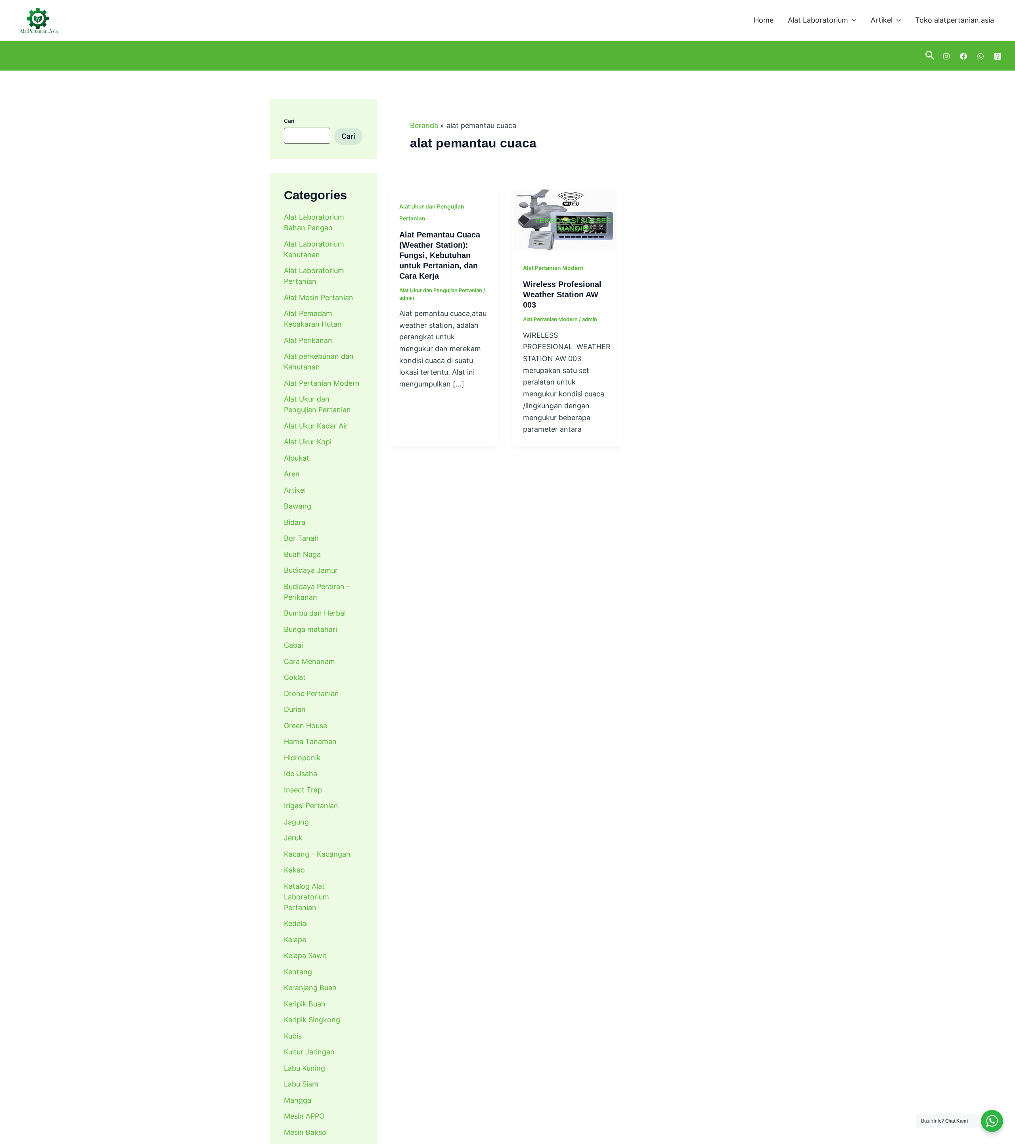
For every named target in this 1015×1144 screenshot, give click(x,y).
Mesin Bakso (305, 1132)
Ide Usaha (300, 773)
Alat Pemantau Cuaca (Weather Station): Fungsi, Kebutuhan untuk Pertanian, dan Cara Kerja (439, 255)
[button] (852, 20)
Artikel (881, 20)
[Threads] (997, 56)
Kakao (294, 870)
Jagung (296, 822)
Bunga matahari (310, 629)
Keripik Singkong (312, 1020)
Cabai (293, 645)
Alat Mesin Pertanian (318, 297)
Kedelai (296, 923)
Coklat (295, 677)
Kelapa (295, 939)
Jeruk (293, 838)
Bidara (294, 522)
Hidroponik (302, 758)
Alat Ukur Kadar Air (316, 426)
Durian (295, 709)
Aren (292, 474)
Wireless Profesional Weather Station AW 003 (562, 294)
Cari (289, 120)
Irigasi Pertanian (311, 806)
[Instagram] (946, 56)
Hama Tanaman (310, 741)
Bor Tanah (301, 538)
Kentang (298, 972)
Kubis (293, 1036)
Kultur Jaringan (309, 1052)
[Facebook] (963, 56)
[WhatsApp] (980, 56)
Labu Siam (301, 1084)
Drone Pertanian (311, 693)
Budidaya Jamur (311, 570)
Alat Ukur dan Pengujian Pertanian (440, 290)
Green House (305, 725)
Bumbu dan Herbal (315, 613)
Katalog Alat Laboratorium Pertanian (306, 897)
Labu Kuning (304, 1068)
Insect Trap (303, 790)
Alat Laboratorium (818, 20)
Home (764, 20)
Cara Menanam (309, 661)
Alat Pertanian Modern (322, 383)
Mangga (297, 1100)
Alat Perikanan (308, 340)
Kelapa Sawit (305, 955)
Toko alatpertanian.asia (954, 20)
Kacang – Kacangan (317, 854)
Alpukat (296, 458)
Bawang (297, 506)
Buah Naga (302, 554)
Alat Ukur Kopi (307, 442)
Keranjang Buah (310, 987)
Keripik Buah (305, 1004)
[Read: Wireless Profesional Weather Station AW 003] (567, 220)
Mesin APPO (304, 1116)
